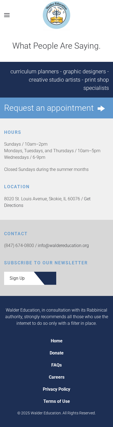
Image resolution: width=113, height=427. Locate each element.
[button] (7, 15)
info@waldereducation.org (63, 245)
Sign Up (17, 278)
